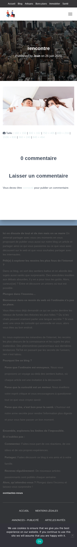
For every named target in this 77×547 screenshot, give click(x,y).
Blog (20, 3)
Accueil (11, 3)
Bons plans (41, 3)
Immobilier (54, 3)
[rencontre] (38, 105)
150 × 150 (20, 133)
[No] (72, 535)
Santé (65, 3)
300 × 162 (35, 133)
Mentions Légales (46, 511)
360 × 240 (24, 137)
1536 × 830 (9, 137)
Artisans (29, 3)
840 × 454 (39, 137)
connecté (28, 187)
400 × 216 (63, 133)
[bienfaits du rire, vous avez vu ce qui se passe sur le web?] (11, 14)
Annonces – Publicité (25, 520)
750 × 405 (49, 133)
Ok (39, 541)
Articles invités (55, 520)
